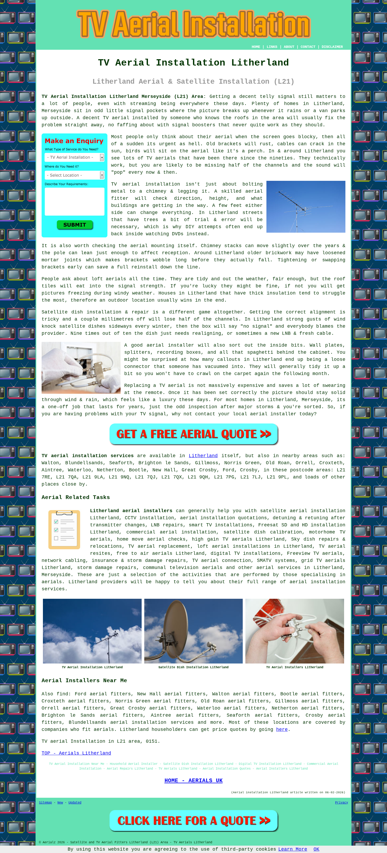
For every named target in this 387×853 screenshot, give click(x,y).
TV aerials (161, 158)
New (60, 803)
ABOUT (289, 47)
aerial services (278, 567)
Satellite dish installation (81, 312)
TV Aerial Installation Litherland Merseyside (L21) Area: (124, 96)
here (282, 729)
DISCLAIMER (332, 47)
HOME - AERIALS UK (194, 780)
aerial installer (170, 345)
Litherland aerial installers (131, 510)
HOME (256, 47)
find (62, 694)
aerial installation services (152, 722)
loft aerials (108, 279)
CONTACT (308, 47)
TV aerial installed (130, 118)
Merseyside (56, 574)
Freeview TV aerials (315, 553)
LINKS (272, 47)
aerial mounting (152, 245)
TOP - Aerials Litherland (76, 753)
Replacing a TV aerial (154, 385)
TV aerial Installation (73, 741)
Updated (74, 803)
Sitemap (45, 803)
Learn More (292, 849)
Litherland (203, 455)
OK (316, 849)
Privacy (341, 803)
